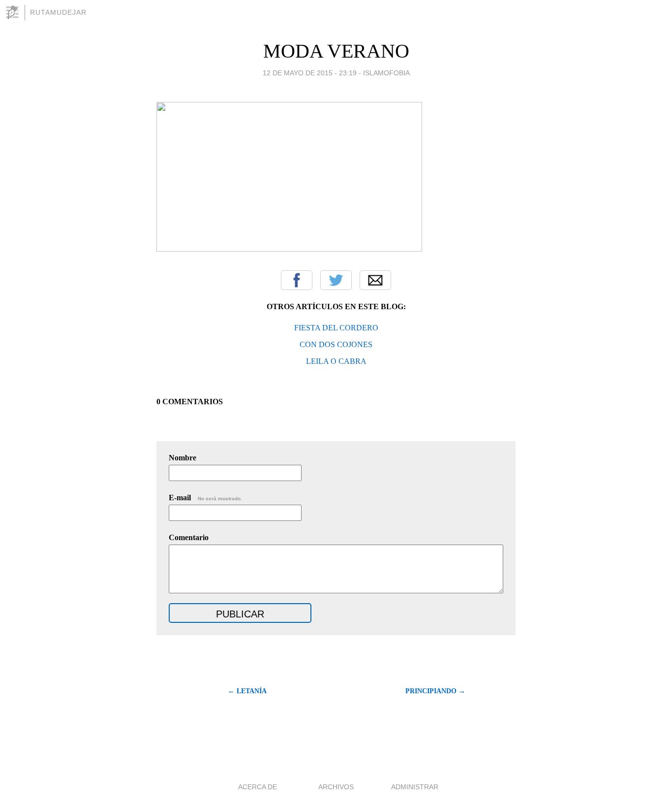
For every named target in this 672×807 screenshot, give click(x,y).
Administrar (414, 787)
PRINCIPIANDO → (435, 691)
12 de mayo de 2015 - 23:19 (310, 73)
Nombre (182, 457)
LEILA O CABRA (336, 361)
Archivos (336, 787)
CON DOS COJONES (336, 344)
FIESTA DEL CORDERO (336, 327)
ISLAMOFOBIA (386, 73)
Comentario (189, 537)
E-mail (205, 497)
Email (375, 280)
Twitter (336, 280)
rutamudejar (58, 12)
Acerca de (257, 787)
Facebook (296, 280)
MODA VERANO (336, 51)
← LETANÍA (247, 691)
